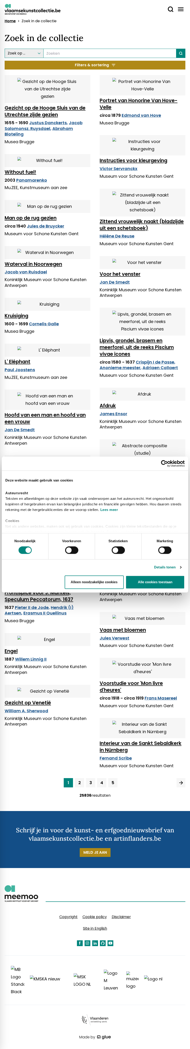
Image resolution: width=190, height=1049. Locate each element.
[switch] (71, 550)
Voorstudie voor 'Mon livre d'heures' (131, 686)
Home (10, 21)
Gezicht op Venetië (28, 702)
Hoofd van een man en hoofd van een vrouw (45, 418)
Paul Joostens (20, 370)
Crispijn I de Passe (155, 362)
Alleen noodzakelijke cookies (94, 582)
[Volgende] (181, 782)
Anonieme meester (120, 368)
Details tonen (165, 567)
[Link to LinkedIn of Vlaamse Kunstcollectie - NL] (95, 943)
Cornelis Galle (44, 324)
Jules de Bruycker (45, 226)
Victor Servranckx (118, 168)
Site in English (95, 928)
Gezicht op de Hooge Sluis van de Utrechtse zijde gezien (45, 111)
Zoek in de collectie (39, 21)
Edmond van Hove (141, 115)
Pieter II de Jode (32, 607)
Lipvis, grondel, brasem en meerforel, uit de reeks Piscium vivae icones (137, 347)
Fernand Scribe (116, 758)
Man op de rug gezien (31, 218)
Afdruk (108, 405)
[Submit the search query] (180, 53)
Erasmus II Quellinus (44, 613)
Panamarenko (31, 180)
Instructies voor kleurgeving (133, 160)
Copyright (68, 916)
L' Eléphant (17, 361)
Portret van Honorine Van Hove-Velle (138, 104)
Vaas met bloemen (123, 630)
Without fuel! (20, 172)
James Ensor (113, 414)
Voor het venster (120, 274)
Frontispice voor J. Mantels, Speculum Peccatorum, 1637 (39, 596)
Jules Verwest (114, 638)
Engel (11, 651)
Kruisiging (16, 315)
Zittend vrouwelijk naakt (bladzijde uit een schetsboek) (142, 224)
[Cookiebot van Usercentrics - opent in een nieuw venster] (164, 463)
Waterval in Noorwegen (33, 264)
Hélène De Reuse (117, 236)
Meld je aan (95, 852)
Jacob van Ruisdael (26, 272)
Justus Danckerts (48, 123)
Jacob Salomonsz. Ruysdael (43, 125)
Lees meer (109, 510)
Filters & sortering (92, 65)
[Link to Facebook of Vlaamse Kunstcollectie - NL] (80, 943)
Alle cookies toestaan (155, 582)
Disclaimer (121, 916)
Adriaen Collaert (160, 368)
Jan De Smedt (115, 282)
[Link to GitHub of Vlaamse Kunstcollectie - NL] (103, 943)
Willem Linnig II (31, 659)
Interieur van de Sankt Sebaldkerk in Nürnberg (140, 746)
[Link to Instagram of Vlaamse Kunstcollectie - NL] (87, 943)
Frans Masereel (161, 698)
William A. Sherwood (26, 711)
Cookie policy (94, 916)
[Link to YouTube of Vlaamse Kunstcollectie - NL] (110, 943)
